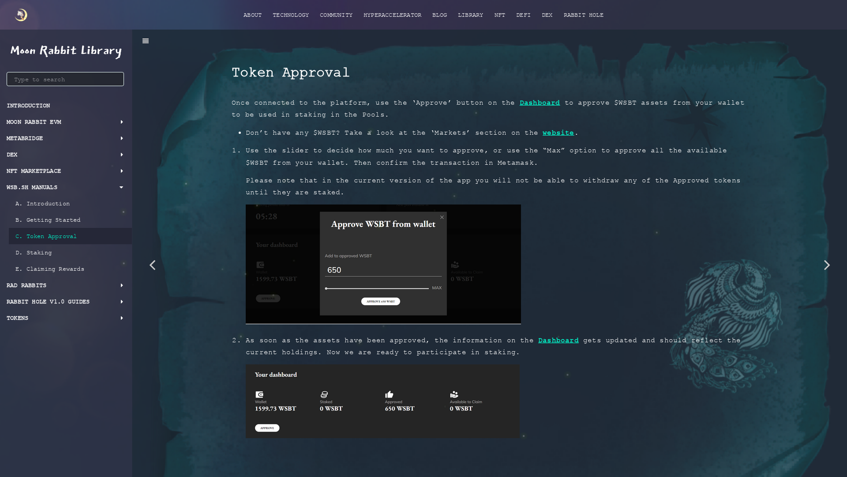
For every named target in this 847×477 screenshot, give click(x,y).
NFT (500, 15)
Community (336, 15)
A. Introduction (42, 203)
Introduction (28, 105)
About (253, 15)
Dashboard (540, 102)
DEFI (523, 15)
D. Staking (33, 252)
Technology (291, 15)
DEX (547, 15)
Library (470, 15)
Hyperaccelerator (392, 15)
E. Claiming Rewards (49, 269)
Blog (439, 15)
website (558, 132)
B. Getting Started (48, 219)
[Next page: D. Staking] (827, 264)
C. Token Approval (46, 236)
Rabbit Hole (583, 15)
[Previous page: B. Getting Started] (152, 264)
